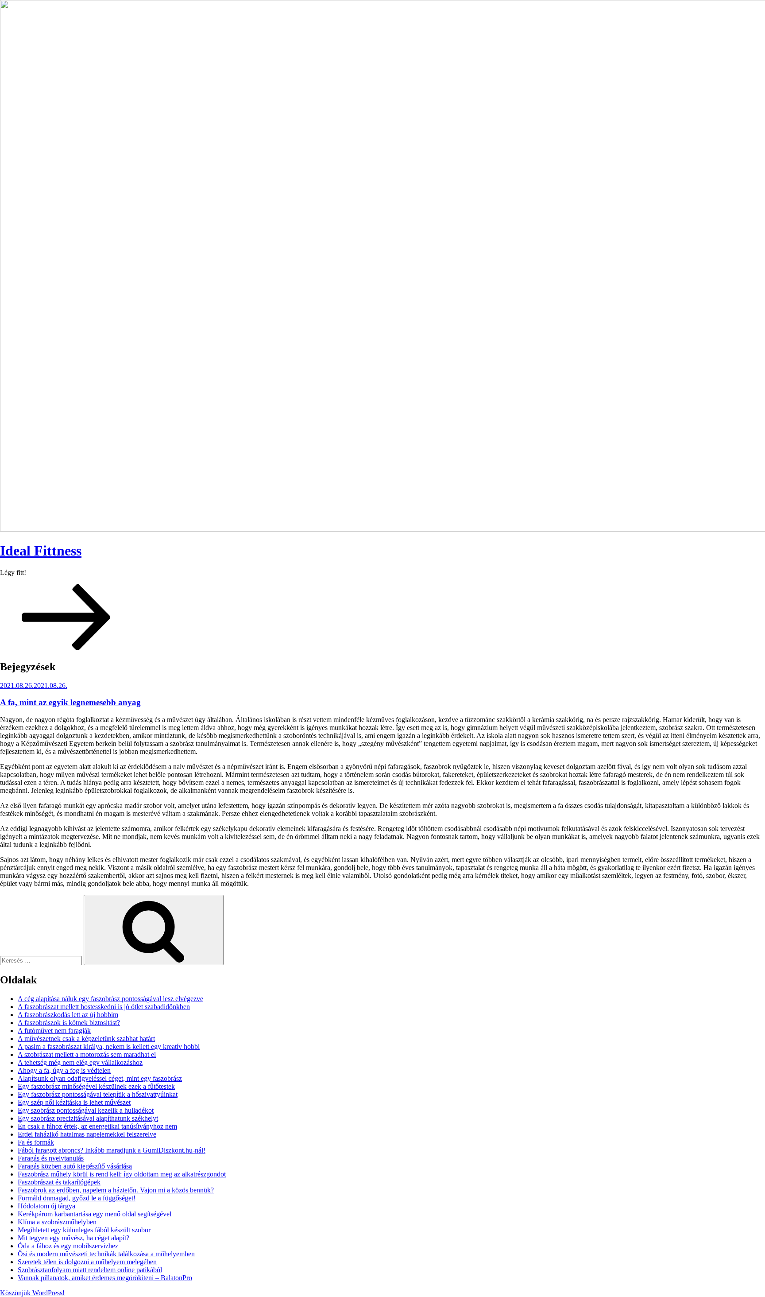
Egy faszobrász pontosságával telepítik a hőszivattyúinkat (98, 1094)
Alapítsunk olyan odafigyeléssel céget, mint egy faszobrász (100, 1078)
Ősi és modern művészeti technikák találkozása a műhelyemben (106, 1254)
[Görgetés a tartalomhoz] (66, 648)
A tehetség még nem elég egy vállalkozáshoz (80, 1062)
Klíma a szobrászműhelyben (57, 1222)
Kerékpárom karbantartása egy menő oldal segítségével (94, 1214)
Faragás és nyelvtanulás (51, 1158)
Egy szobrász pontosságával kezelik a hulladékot (86, 1110)
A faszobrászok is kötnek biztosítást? (69, 1022)
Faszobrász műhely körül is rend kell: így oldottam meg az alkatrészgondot (122, 1174)
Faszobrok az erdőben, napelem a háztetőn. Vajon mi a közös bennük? (116, 1190)
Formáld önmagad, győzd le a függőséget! (76, 1198)
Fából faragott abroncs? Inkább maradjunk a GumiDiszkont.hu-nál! (111, 1150)
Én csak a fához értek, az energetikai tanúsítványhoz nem (97, 1126)
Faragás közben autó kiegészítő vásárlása (75, 1166)
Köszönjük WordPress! (32, 1293)
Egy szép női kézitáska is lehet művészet (74, 1102)
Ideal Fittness (40, 551)
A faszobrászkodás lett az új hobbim (68, 1014)
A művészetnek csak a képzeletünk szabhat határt (86, 1038)
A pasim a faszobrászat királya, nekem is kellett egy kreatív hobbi (109, 1046)
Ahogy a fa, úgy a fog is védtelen (64, 1070)
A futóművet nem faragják (54, 1030)
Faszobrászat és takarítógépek (59, 1182)
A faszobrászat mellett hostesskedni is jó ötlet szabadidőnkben (104, 1006)
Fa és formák (36, 1142)
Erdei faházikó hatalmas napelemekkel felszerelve (87, 1134)
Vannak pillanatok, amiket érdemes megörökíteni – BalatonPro (105, 1277)
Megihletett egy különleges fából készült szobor (84, 1230)
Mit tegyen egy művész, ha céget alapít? (73, 1238)
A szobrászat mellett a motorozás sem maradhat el (87, 1054)
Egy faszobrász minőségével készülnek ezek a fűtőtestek (96, 1086)
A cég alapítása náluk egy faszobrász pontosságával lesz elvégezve (110, 998)
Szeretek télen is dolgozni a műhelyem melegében (87, 1262)
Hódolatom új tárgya (46, 1206)
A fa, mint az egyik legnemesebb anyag (70, 702)
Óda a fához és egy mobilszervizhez (68, 1246)
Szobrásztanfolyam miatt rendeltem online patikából (90, 1270)
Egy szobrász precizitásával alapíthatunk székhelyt (88, 1118)
